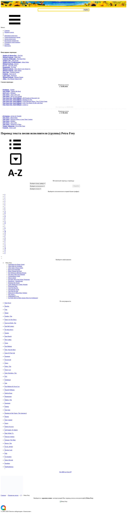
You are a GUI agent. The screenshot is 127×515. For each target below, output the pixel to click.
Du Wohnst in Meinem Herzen (17, 273)
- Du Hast (9, 67)
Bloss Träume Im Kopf (15, 271)
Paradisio (7, 463)
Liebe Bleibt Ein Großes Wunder (18, 284)
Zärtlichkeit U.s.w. (13, 296)
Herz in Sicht (12, 278)
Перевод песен (9, 32)
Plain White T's (8, 433)
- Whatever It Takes (12, 124)
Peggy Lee (7, 370)
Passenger (7, 403)
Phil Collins (7, 339)
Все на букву (65, 472)
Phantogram (8, 396)
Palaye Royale (8, 460)
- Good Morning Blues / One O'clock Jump (25, 101)
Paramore (7, 356)
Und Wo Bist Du (13, 288)
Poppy (6, 423)
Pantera (6, 406)
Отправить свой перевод (12, 42)
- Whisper (9, 93)
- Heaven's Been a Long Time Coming (17, 119)
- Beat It (10, 64)
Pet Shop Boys (8, 329)
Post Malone (8, 346)
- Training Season (11, 72)
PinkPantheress (8, 467)
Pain (5, 383)
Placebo (6, 306)
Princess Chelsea (9, 436)
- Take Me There (10, 65)
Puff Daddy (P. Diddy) (11, 430)
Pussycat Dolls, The (10, 323)
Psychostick (7, 457)
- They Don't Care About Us (16, 69)
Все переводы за (64, 107)
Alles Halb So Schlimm (15, 266)
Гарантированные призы (12, 37)
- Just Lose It (9, 74)
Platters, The (8, 400)
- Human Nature (13, 77)
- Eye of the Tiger (14, 126)
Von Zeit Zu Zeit (13, 291)
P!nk (5, 309)
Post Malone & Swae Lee (12, 386)
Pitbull (6, 313)
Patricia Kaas (8, 393)
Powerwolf (7, 360)
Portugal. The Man (10, 440)
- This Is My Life (11, 94)
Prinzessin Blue (12, 286)
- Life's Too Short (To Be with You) (23, 103)
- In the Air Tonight (12, 116)
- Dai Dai (12, 55)
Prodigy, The (8, 316)
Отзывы (7, 44)
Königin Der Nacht (14, 283)
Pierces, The (8, 443)
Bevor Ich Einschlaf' (14, 269)
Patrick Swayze (9, 426)
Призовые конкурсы (10, 35)
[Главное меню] (15, 26)
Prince (6, 363)
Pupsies (6, 333)
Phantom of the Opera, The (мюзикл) (15, 413)
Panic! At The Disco (10, 319)
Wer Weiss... (12, 294)
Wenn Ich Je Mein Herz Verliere (17, 293)
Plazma (6, 416)
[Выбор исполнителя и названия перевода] (15, 150)
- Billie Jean (12, 57)
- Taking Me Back (12, 91)
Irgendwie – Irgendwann (15, 281)
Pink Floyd (7, 303)
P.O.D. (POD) (8, 446)
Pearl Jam (7, 410)
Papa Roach (8, 336)
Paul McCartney (9, 326)
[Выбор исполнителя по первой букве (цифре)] (15, 179)
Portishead (7, 380)
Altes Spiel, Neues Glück (15, 268)
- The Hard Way (14, 59)
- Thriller (9, 89)
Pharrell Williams (9, 390)
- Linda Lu (15, 105)
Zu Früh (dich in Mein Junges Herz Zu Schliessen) (23, 298)
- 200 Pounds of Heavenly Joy (21, 98)
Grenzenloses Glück (14, 276)
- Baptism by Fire (17, 99)
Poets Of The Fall (9, 353)
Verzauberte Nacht (13, 289)
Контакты (7, 45)
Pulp (5, 453)
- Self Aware (10, 60)
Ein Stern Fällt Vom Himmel (16, 274)
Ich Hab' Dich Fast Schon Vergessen (19, 279)
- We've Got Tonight (12, 96)
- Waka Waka (16, 62)
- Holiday (9, 121)
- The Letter (10, 123)
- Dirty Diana (12, 70)
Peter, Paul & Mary (10, 350)
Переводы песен (13, 495)
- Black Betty (10, 118)
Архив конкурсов (10, 39)
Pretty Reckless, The (10, 373)
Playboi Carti (8, 450)
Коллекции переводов (11, 40)
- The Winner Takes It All (12, 79)
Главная (6, 30)
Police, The (7, 366)
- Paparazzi (10, 75)
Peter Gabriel (8, 420)
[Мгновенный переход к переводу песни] (15, 165)
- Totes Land (9, 128)
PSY (5, 376)
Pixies (6, 343)
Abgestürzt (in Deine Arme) (16, 264)
